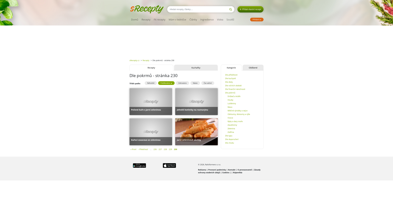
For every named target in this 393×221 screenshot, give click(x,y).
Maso (230, 107)
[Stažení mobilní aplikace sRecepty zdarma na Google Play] (139, 165)
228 (165, 149)
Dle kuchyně (230, 78)
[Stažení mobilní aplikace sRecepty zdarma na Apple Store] (169, 165)
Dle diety (229, 82)
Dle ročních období (233, 85)
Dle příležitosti (231, 75)
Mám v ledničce (177, 19)
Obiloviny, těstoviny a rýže (239, 114)
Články (193, 19)
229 (170, 149)
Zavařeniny (232, 125)
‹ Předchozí (143, 149)
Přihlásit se (257, 19)
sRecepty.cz (134, 60)
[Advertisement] (196, 40)
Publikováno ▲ (166, 83)
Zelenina (231, 128)
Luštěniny (232, 103)
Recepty (146, 19)
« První (133, 149)
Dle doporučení (231, 139)
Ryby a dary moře (235, 121)
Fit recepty (159, 19)
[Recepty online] (146, 9)
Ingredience (207, 19)
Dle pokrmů (230, 92)
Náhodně (150, 83)
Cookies (225, 172)
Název (195, 83)
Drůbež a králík (234, 96)
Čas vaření (208, 83)
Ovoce (230, 118)
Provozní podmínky (217, 170)
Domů (134, 19)
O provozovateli (245, 170)
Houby (230, 100)
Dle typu (228, 135)
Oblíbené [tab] (253, 67)
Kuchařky (195, 67)
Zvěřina (231, 132)
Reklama (202, 170)
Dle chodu (229, 143)
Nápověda (237, 172)
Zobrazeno (182, 83)
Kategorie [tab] (231, 67)
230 (175, 149)
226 (155, 149)
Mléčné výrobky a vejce (237, 110)
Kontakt (231, 170)
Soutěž (230, 19)
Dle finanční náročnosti (235, 89)
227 (160, 149)
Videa (220, 19)
